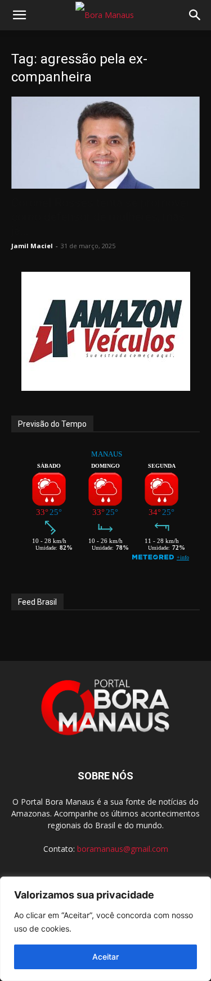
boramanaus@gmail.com (122, 848)
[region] (105, 929)
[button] (19, 15)
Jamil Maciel (32, 245)
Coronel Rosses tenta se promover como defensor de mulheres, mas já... (100, 217)
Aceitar (105, 956)
